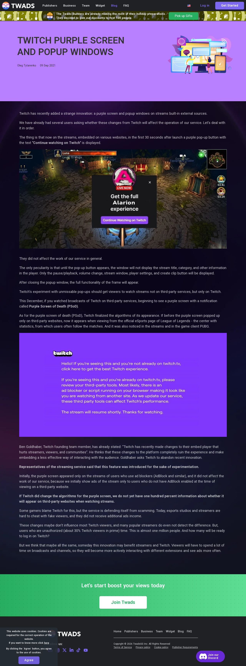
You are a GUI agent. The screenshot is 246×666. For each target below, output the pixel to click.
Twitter (64, 650)
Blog (181, 631)
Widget (170, 631)
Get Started (229, 5)
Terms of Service (123, 647)
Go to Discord (210, 656)
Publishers (131, 631)
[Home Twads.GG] (18, 6)
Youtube (85, 650)
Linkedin (71, 650)
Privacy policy (143, 647)
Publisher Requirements (185, 647)
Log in (204, 5)
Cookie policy (161, 647)
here (46, 643)
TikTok (78, 650)
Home (117, 631)
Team (159, 631)
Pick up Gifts (183, 16)
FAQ (189, 631)
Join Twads (123, 602)
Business (147, 631)
